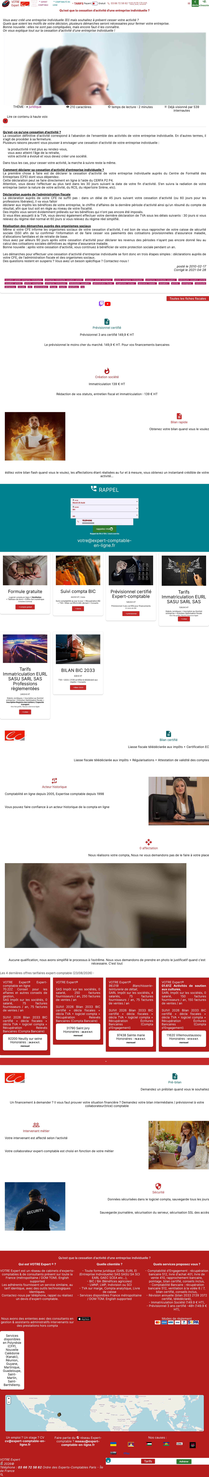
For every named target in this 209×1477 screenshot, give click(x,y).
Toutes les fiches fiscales (187, 298)
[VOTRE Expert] (108, 1460)
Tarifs (148, 1461)
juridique (35, 107)
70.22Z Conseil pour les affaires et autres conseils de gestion (25, 992)
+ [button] (9, 1398)
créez (185, 619)
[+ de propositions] (104, 1061)
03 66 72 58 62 (30, 1467)
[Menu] (189, 3)
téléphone (38, 1295)
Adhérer (184, 1461)
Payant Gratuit (95, 3)
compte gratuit (26, 607)
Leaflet (201, 1430)
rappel (52, 1295)
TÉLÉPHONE (87, 520)
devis (79, 609)
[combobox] (104, 501)
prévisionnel (132, 614)
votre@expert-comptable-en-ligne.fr (104, 543)
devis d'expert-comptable (39, 1299)
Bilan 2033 (79, 687)
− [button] (9, 1402)
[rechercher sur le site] (2, 1475)
